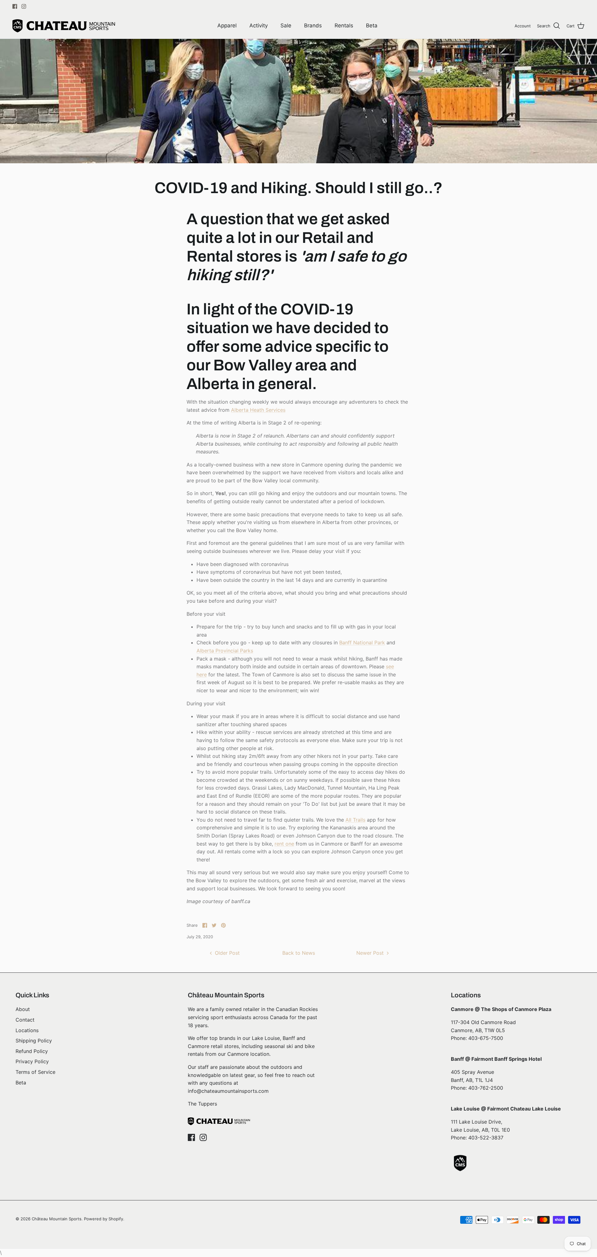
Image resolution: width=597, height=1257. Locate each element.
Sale (285, 25)
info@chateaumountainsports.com (228, 1091)
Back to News (298, 953)
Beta (371, 25)
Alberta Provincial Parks (225, 650)
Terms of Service (35, 1072)
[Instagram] (23, 6)
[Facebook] (14, 6)
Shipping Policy (34, 1040)
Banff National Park (362, 642)
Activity (258, 25)
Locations (27, 1030)
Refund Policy (32, 1051)
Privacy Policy (32, 1061)
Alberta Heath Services (258, 410)
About (23, 1009)
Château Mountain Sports (56, 1218)
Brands (313, 25)
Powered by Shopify (103, 1218)
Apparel (227, 25)
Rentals (344, 25)
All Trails (355, 820)
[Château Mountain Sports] (63, 25)
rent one (284, 844)
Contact (25, 1020)
